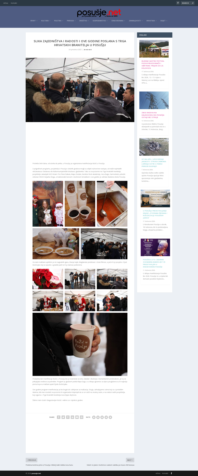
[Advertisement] (80, 143)
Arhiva (5, 3)
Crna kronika (117, 21)
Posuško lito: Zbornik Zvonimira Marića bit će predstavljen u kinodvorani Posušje (154, 263)
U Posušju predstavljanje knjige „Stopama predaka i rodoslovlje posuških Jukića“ (155, 214)
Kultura (45, 21)
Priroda (70, 21)
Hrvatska (150, 21)
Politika (57, 21)
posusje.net (36, 473)
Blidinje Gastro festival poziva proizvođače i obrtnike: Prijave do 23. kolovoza (153, 64)
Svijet (162, 21)
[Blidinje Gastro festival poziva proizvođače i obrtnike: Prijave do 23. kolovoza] (154, 49)
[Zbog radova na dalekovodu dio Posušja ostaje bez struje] (154, 100)
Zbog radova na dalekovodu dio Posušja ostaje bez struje (153, 115)
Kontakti (14, 3)
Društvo (83, 21)
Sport (33, 21)
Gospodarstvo (99, 21)
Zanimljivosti (135, 21)
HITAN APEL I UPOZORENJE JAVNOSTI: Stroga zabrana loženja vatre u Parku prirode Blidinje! (154, 162)
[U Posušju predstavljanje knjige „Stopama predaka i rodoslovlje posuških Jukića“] (155, 198)
